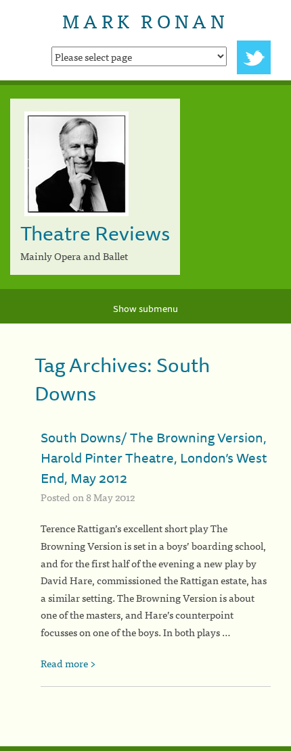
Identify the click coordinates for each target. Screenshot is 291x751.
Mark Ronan (145, 20)
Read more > (68, 662)
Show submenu (145, 308)
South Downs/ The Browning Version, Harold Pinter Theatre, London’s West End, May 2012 (154, 457)
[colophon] (145, 748)
